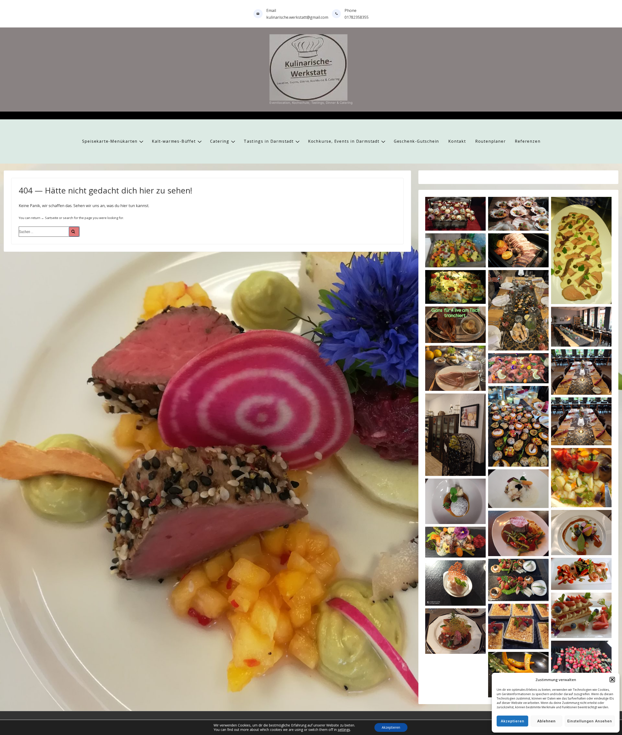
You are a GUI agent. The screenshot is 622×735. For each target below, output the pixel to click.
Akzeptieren (512, 721)
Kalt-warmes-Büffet (174, 141)
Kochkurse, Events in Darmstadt (344, 141)
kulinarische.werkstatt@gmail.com (297, 17)
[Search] (74, 231)
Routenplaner (490, 141)
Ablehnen (546, 721)
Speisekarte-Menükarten (110, 141)
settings (344, 729)
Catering (219, 141)
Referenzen (527, 141)
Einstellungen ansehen (589, 721)
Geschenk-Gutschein (416, 141)
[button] (612, 679)
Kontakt (457, 141)
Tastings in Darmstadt (269, 141)
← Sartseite (49, 218)
